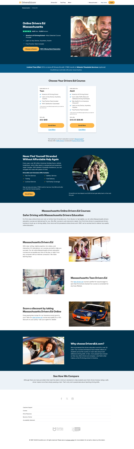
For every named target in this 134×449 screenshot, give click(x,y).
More (69, 2)
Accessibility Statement (29, 420)
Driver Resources (27, 413)
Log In (111, 2)
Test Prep (63, 2)
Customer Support (27, 407)
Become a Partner (27, 417)
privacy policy (70, 440)
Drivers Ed (54, 2)
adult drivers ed (37, 317)
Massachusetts (26, 7)
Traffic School (60, 141)
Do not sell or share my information (95, 440)
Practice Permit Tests (78, 141)
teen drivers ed (78, 282)
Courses (25, 410)
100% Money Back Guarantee (50, 49)
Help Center (104, 2)
